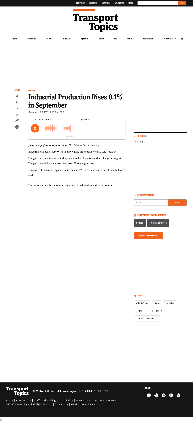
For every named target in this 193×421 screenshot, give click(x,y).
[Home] (96, 20)
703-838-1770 (100, 391)
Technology (66, 38)
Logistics (130, 38)
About (9, 400)
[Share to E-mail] (17, 115)
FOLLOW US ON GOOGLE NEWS (148, 235)
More (181, 39)
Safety (101, 38)
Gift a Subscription (160, 223)
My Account (119, 3)
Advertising (80, 3)
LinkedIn (171, 395)
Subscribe (93, 3)
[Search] (182, 3)
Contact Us (22, 400)
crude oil (142, 303)
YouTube (164, 395)
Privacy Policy (61, 404)
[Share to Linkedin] (17, 109)
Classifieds (106, 3)
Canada (169, 303)
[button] (17, 121)
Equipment (85, 38)
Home (15, 38)
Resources (82, 400)
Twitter (156, 395)
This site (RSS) (178, 395)
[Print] (17, 127)
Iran (156, 303)
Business (49, 38)
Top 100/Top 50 (168, 38)
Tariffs (140, 311)
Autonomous (148, 38)
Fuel (115, 38)
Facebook (149, 395)
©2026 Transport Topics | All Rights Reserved (29, 404)
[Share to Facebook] (17, 97)
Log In (130, 3)
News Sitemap (89, 404)
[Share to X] (17, 103)
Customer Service (104, 400)
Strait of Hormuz (147, 318)
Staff (37, 400)
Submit (177, 202)
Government (31, 38)
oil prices (156, 311)
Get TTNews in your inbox (83, 145)
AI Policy (75, 404)
